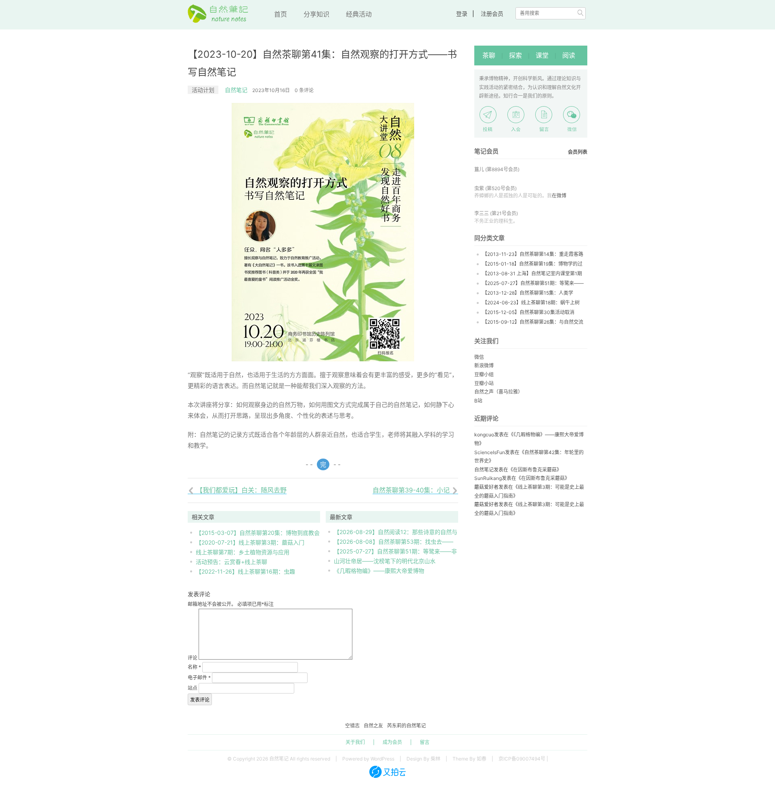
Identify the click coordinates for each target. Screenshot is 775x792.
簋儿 (479, 169)
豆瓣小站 (484, 383)
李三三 (481, 213)
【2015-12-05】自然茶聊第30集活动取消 (528, 312)
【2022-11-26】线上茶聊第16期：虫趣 (245, 571)
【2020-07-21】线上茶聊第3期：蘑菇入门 (250, 542)
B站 (478, 401)
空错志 (352, 726)
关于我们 (355, 742)
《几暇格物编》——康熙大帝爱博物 (379, 570)
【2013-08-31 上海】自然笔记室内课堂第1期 (532, 273)
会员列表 (577, 152)
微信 (479, 357)
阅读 (568, 55)
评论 (192, 658)
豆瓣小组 (484, 374)
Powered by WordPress (368, 759)
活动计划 (203, 89)
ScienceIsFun (489, 452)
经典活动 (359, 14)
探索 (515, 55)
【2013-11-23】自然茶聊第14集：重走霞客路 (532, 254)
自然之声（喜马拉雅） (498, 392)
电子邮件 (199, 678)
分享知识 (316, 14)
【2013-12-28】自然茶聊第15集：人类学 (527, 293)
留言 (424, 742)
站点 (192, 688)
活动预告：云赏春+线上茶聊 (231, 561)
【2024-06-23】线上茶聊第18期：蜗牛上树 (531, 303)
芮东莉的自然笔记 (406, 726)
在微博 (559, 196)
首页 (280, 14)
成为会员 (392, 742)
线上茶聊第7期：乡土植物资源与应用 (242, 552)
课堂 (542, 55)
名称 (194, 667)
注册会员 (492, 13)
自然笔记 (236, 89)
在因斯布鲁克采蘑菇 (535, 470)
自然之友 (373, 726)
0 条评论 (304, 90)
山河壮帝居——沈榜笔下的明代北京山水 (385, 560)
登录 (461, 13)
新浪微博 (484, 365)
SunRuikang (488, 478)
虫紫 (479, 188)
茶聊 (488, 55)
